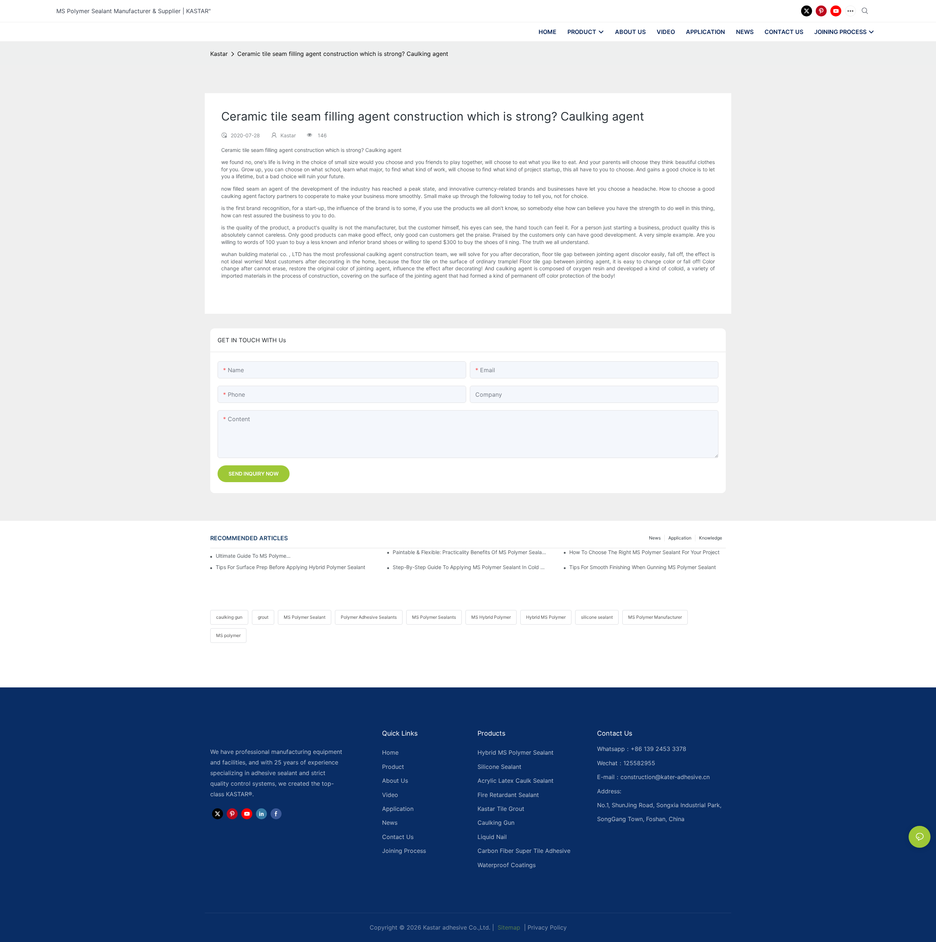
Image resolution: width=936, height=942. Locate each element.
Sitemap (508, 927)
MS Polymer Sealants (434, 617)
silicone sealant (597, 617)
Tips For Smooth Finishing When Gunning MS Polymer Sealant (642, 567)
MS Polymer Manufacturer (655, 617)
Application (679, 538)
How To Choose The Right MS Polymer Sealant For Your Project (644, 552)
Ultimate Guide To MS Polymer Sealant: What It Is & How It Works (253, 556)
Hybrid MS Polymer (546, 617)
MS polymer (228, 635)
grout (263, 617)
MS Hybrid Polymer (491, 617)
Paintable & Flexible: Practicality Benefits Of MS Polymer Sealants (471, 552)
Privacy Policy (547, 927)
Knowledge (710, 538)
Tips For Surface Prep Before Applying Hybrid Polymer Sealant (290, 567)
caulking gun (229, 617)
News (655, 538)
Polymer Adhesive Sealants (369, 617)
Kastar (219, 53)
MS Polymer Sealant (304, 617)
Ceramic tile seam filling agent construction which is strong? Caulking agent (342, 53)
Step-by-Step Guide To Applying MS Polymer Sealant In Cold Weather (471, 567)
